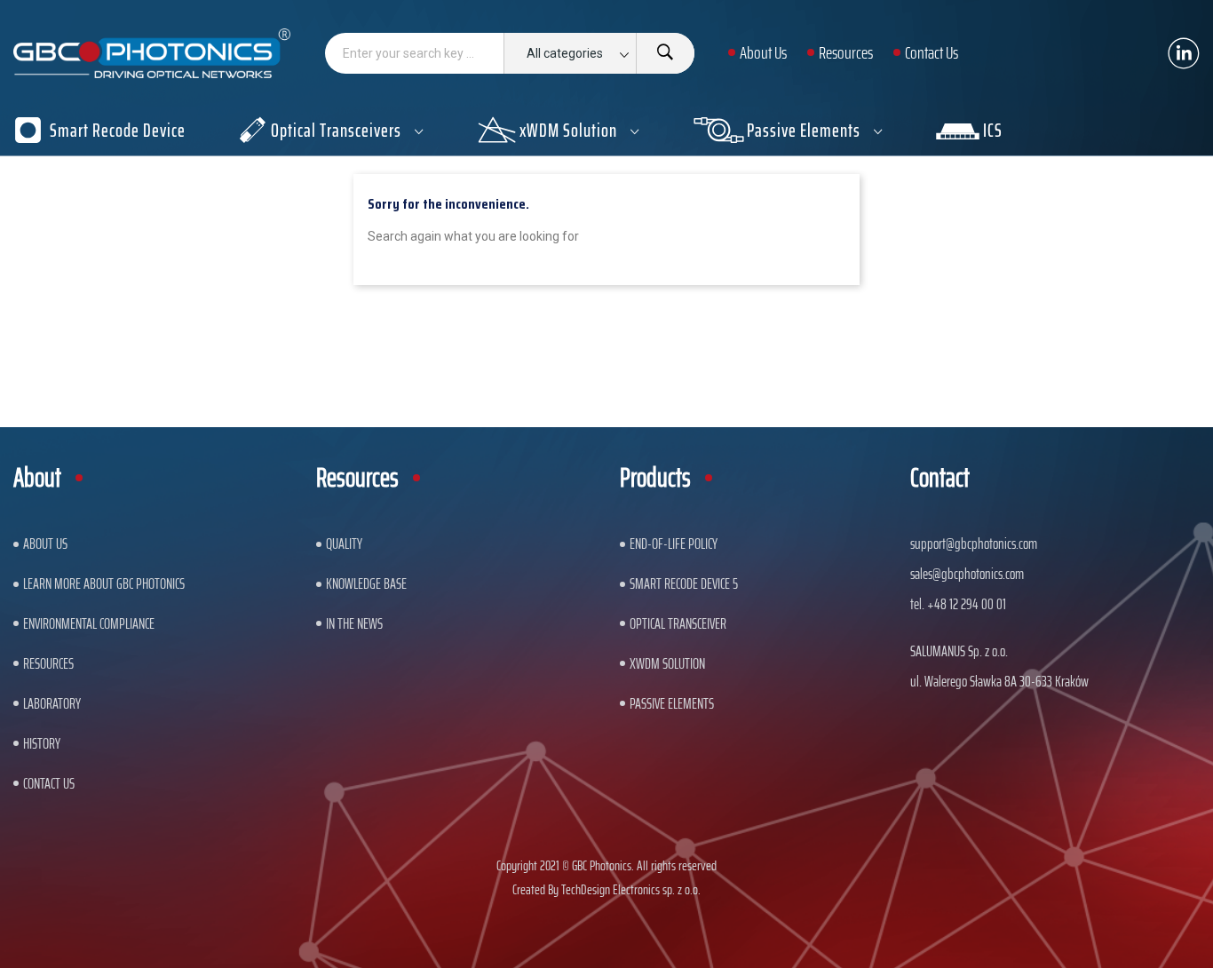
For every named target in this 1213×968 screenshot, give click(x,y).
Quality (344, 543)
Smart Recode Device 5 (684, 583)
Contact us (49, 783)
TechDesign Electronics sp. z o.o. (631, 889)
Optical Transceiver (678, 623)
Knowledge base (366, 583)
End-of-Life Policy (673, 543)
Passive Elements (672, 703)
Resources (48, 663)
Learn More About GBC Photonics (104, 583)
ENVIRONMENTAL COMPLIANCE (89, 623)
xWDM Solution (667, 663)
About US (45, 543)
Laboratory (52, 703)
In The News (354, 623)
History (41, 743)
